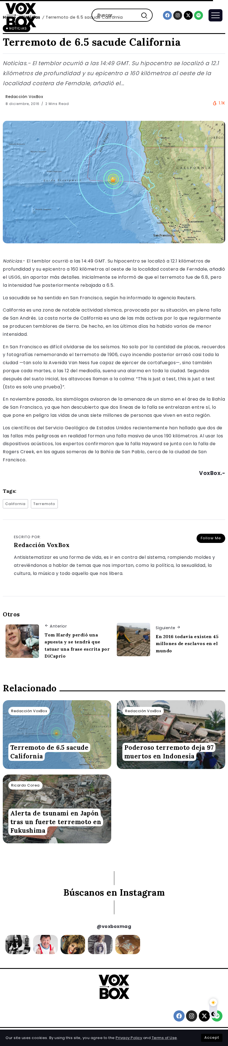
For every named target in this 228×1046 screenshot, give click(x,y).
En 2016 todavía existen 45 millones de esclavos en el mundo (187, 643)
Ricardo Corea (25, 785)
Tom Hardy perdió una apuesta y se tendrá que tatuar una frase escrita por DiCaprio (77, 645)
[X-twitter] (188, 15)
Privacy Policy (129, 1037)
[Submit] (146, 15)
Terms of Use (164, 1037)
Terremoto (44, 503)
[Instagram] (177, 15)
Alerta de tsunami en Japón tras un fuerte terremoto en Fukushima (55, 822)
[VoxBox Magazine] (21, 15)
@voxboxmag (114, 926)
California (15, 503)
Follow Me (211, 538)
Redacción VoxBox (24, 96)
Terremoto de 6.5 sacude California (49, 751)
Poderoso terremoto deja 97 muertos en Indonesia (169, 751)
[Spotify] (198, 15)
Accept (211, 1037)
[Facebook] (167, 15)
